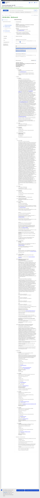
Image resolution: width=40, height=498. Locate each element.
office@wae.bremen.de (21, 30)
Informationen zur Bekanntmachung (5, 45)
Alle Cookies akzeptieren (20, 490)
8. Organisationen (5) (6, 42)
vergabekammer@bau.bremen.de (24, 401)
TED (2, 15)
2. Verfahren (5, 38)
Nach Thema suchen (27, 12)
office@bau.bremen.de (23, 416)
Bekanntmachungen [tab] (5, 19)
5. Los (4, 40)
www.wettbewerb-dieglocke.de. (22, 116)
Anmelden (31, 2)
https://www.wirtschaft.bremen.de (27, 367)
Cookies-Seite (5, 492)
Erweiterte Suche (17, 12)
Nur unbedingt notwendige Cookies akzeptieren (32, 490)
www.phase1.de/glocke (25, 227)
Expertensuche (22, 12)
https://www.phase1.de (25, 385)
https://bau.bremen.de (25, 418)
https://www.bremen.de (27, 368)
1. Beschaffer (5, 36)
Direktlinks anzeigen (7, 26)
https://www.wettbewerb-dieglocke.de (30, 310)
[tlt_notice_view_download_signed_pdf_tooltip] (20, 41)
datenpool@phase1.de (23, 382)
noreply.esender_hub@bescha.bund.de (25, 431)
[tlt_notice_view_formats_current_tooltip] (35, 60)
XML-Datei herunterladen (8, 25)
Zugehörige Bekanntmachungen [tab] (7, 21)
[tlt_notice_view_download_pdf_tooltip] (16, 48)
